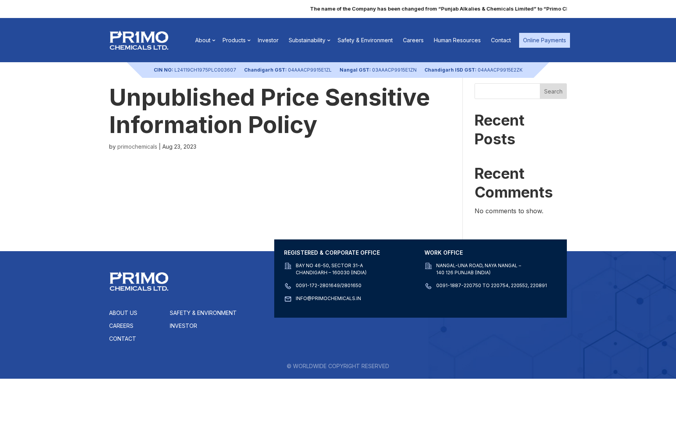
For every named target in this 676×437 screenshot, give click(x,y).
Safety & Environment (365, 40)
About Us (123, 312)
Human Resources (457, 40)
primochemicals (137, 146)
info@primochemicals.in (328, 298)
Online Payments (544, 40)
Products (234, 40)
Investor (268, 40)
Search (553, 91)
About (202, 40)
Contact (501, 40)
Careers (413, 40)
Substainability (307, 40)
